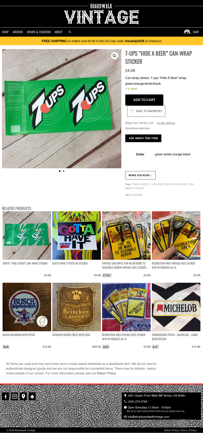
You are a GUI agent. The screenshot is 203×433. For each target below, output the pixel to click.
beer (161, 184)
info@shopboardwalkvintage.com (148, 417)
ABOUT (59, 32)
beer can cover (176, 184)
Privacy (193, 430)
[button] (114, 55)
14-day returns (166, 123)
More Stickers (140, 175)
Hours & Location (39, 32)
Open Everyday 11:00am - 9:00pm (156, 409)
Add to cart (144, 100)
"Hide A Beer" (140, 184)
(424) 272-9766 (137, 401)
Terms (183, 430)
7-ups (153, 184)
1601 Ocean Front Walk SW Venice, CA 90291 (156, 395)
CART (196, 32)
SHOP (5, 32)
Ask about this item (143, 138)
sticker (139, 188)
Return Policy (106, 373)
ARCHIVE (18, 32)
